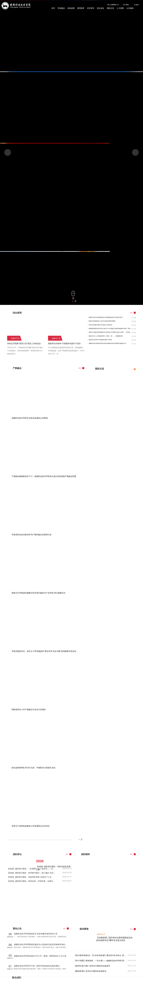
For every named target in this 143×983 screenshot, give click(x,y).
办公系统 (126, 4)
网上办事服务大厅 (113, 4)
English (136, 4)
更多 (131, 312)
